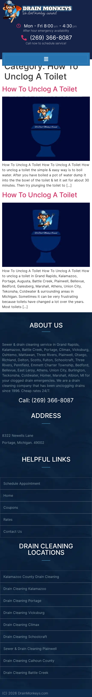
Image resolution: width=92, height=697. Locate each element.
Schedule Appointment (21, 483)
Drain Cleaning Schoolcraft (25, 636)
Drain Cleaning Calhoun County (28, 660)
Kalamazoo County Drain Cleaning (31, 576)
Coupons (10, 507)
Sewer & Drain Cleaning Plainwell (30, 648)
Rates (7, 519)
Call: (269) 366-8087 (46, 400)
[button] (46, 59)
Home (8, 495)
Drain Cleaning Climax (21, 624)
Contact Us (12, 531)
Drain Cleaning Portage (22, 600)
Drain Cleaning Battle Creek (25, 672)
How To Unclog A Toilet (39, 89)
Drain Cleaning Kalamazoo (24, 588)
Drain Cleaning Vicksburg (24, 612)
